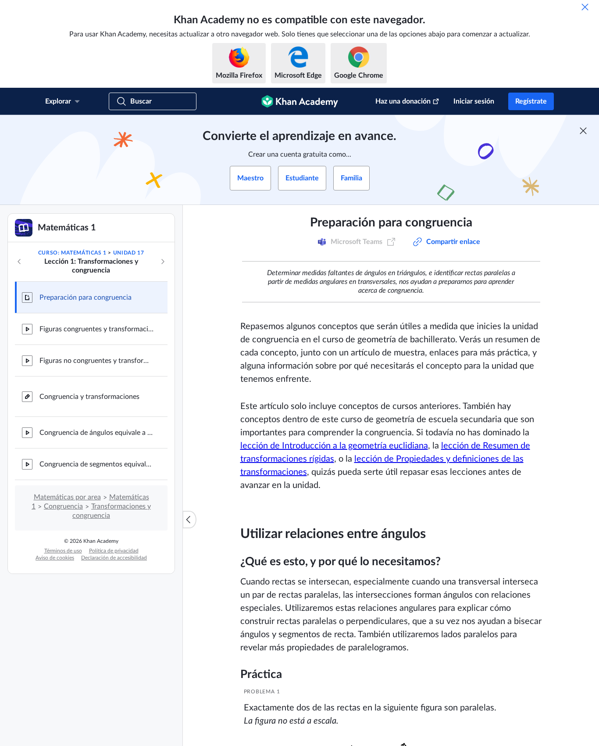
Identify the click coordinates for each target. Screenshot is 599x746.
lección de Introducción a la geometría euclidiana (334, 445)
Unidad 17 (128, 252)
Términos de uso (63, 550)
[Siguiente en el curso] (162, 261)
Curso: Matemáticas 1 (72, 252)
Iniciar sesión (473, 101)
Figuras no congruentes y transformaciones (96, 360)
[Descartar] (585, 7)
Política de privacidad (114, 550)
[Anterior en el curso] (19, 261)
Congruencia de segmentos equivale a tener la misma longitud (96, 464)
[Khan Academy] (299, 101)
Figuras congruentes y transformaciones (96, 329)
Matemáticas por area (67, 497)
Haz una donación (403, 101)
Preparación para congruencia (85, 297)
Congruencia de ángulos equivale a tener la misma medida (96, 432)
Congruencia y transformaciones (89, 396)
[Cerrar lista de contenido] (189, 519)
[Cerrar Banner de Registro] (583, 131)
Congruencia (63, 506)
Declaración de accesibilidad (114, 557)
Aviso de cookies (55, 557)
